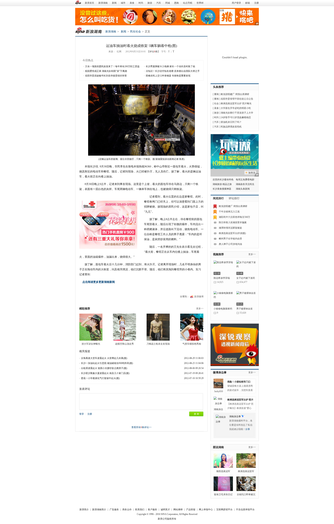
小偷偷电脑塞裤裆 (223, 308)
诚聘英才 (165, 509)
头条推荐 (218, 87)
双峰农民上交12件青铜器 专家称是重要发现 (168, 75)
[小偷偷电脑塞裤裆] (223, 298)
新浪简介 (84, 509)
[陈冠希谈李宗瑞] (223, 267)
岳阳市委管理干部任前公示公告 (237, 99)
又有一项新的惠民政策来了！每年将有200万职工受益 (112, 66)
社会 (216, 103)
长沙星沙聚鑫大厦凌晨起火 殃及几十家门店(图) (105, 373)
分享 (247, 429)
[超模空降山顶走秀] (124, 327)
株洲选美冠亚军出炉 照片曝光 (236, 103)
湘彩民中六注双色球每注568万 (234, 217)
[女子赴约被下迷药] (246, 267)
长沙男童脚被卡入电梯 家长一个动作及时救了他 (170, 66)
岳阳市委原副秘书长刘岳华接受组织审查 (106, 75)
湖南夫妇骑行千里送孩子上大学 (237, 112)
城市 (123, 3)
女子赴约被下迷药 (245, 278)
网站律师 (178, 509)
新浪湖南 (103, 3)
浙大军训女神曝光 (91, 344)
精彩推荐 (84, 308)
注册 (256, 3)
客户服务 (152, 509)
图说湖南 (218, 447)
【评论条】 (153, 51)
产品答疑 (190, 509)
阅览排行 (218, 198)
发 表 (196, 414)
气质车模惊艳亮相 (191, 344)
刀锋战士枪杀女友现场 (158, 344)
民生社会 (135, 31)
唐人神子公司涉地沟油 (230, 244)
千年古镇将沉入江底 (229, 211)
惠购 (176, 3)
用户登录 (236, 3)
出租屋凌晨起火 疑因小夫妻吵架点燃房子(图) (104, 368)
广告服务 (114, 509)
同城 (167, 3)
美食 (132, 3)
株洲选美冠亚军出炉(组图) (232, 233)
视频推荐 (218, 254)
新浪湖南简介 (99, 509)
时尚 (141, 3)
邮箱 (247, 3)
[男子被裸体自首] (246, 298)
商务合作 (127, 509)
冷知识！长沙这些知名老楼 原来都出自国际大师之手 (173, 71)
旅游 (149, 3)
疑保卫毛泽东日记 (223, 494)
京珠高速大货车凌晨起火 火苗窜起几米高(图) (104, 358)
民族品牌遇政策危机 (231, 126)
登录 (81, 414)
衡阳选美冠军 (223, 471)
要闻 (216, 94)
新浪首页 (89, 3)
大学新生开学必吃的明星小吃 (236, 108)
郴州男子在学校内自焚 (230, 238)
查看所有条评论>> (141, 427)
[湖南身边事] (218, 401)
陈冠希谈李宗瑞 (222, 278)
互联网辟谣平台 (224, 509)
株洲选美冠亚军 (246, 471)
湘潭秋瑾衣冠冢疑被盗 (230, 227)
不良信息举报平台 (245, 509)
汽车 (158, 3)
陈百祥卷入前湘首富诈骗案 (233, 222)
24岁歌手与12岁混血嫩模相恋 (236, 117)
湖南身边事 (235, 416)
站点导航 (187, 3)
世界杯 (200, 3)
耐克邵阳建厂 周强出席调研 (235, 94)
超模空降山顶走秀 (124, 344)
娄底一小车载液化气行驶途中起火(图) (100, 378)
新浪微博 (199, 296)
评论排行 (234, 198)
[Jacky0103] (218, 383)
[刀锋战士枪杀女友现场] (158, 327)
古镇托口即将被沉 (246, 494)
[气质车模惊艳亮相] (191, 327)
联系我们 (139, 509)
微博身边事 (220, 372)
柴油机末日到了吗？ (231, 122)
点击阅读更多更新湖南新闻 (98, 282)
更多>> (200, 308)
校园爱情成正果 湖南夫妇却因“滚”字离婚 (106, 71)
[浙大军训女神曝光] (90, 327)
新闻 (114, 3)
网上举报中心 (206, 509)
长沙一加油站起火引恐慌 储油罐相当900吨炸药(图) (107, 363)
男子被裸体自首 (244, 308)
